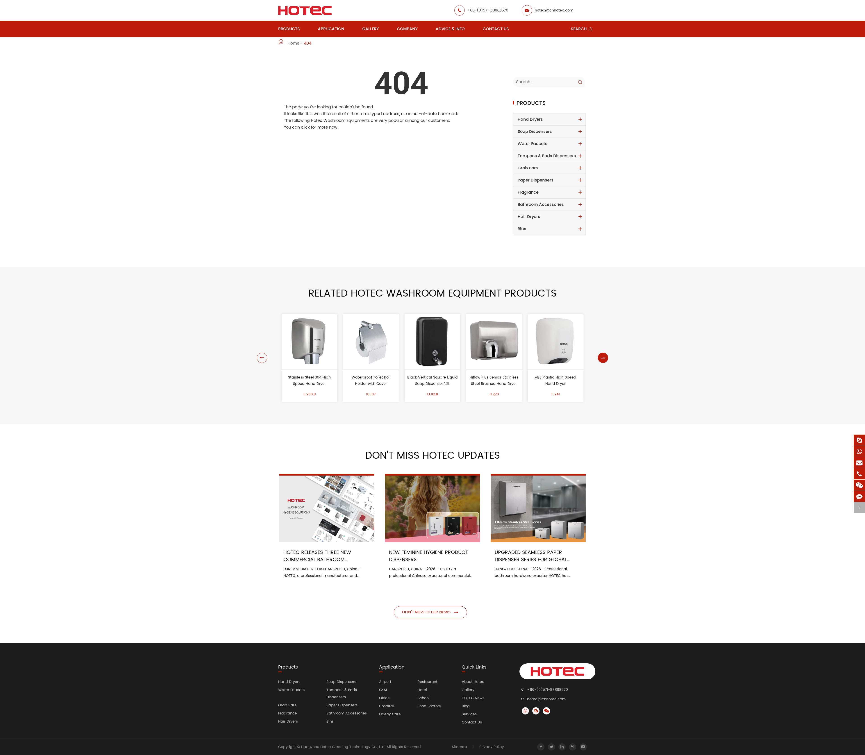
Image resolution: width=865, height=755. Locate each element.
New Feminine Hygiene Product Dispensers (428, 556)
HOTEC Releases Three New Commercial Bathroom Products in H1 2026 (317, 556)
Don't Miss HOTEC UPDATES (432, 456)
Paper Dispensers (535, 180)
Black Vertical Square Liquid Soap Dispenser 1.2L (432, 380)
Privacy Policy (491, 747)
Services (469, 714)
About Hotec (473, 682)
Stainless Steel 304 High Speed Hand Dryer (309, 380)
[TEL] (859, 473)
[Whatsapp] (859, 451)
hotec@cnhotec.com (554, 10)
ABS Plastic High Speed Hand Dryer (555, 380)
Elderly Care (390, 714)
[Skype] (859, 440)
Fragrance (528, 192)
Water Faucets (532, 144)
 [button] (262, 357)
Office (384, 698)
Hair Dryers (529, 216)
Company (407, 29)
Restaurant (427, 682)
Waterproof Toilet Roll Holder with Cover (371, 380)
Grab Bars (528, 168)
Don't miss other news (430, 612)
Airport (385, 682)
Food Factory (429, 706)
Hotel (422, 690)
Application (331, 29)
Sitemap (459, 747)
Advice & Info (450, 29)
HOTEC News (473, 698)
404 (307, 43)
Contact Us (496, 29)
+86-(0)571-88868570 (487, 10)
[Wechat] (859, 485)
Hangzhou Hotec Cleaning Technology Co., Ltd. (344, 747)
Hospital (386, 706)
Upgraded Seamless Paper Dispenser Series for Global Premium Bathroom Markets (532, 556)
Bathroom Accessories (541, 204)
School (424, 698)
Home (293, 43)
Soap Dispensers (535, 131)
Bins (522, 229)
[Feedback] (859, 496)
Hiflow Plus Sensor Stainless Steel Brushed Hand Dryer (494, 380)
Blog (466, 706)
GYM (383, 690)
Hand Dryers (530, 119)
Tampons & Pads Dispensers (547, 156)
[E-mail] (859, 462)
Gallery (370, 29)
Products (289, 29)
